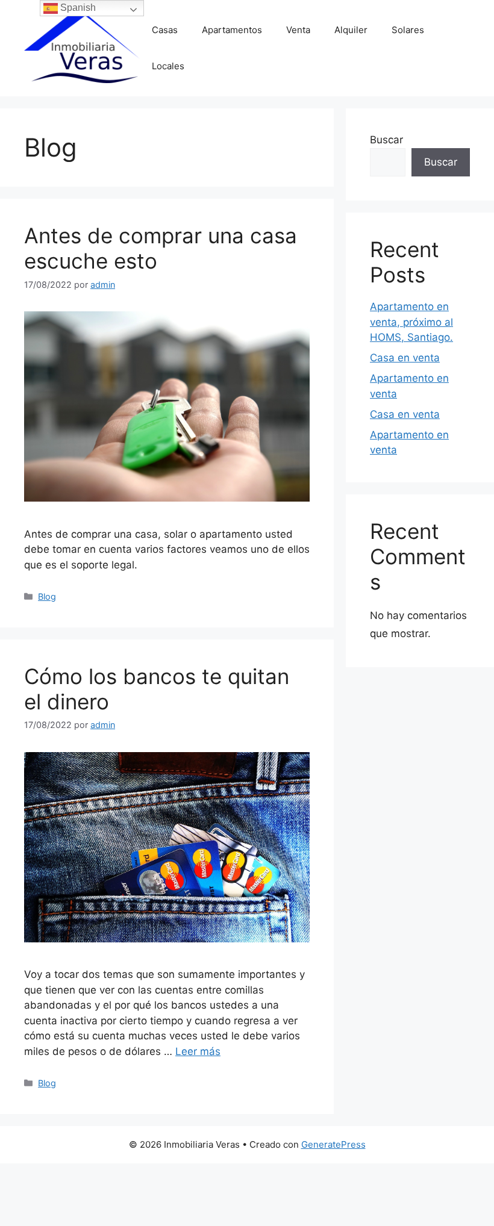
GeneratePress (333, 1144)
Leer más (197, 1051)
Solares (408, 30)
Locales (168, 66)
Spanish (77, 7)
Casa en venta (405, 358)
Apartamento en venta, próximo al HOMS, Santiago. (411, 321)
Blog (47, 596)
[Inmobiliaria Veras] (82, 48)
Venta (298, 30)
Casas (165, 30)
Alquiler (350, 30)
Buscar (386, 140)
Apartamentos (232, 30)
